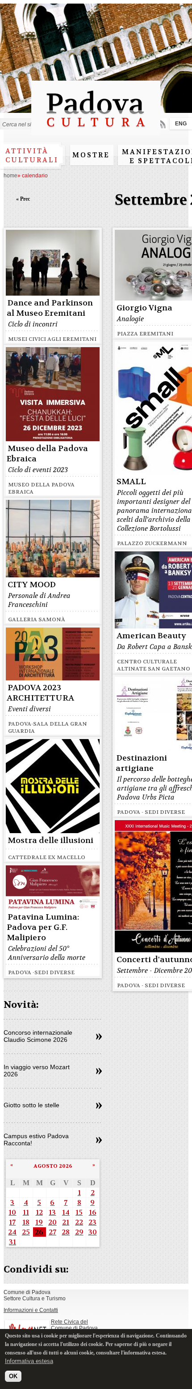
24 (12, 1232)
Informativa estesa (29, 1361)
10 (12, 1212)
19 (39, 1222)
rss (161, 123)
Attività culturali (31, 155)
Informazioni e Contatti (31, 1310)
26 (39, 1232)
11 (26, 1212)
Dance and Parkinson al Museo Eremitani (50, 308)
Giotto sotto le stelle (31, 1105)
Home (10, 175)
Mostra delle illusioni (50, 840)
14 (66, 1212)
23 (92, 1222)
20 (52, 1222)
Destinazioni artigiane (141, 763)
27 (52, 1232)
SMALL (131, 482)
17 (12, 1222)
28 (66, 1232)
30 (92, 1232)
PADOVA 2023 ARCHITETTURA (40, 693)
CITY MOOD (32, 585)
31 (12, 1242)
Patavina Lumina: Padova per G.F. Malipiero (43, 927)
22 (79, 1222)
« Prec (23, 199)
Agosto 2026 (52, 1166)
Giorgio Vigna (144, 308)
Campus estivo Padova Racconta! (36, 1139)
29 (79, 1232)
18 (25, 1222)
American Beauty (151, 636)
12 (39, 1212)
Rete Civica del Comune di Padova (74, 1325)
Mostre (91, 155)
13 (52, 1212)
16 (92, 1212)
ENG (181, 123)
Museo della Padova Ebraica (47, 453)
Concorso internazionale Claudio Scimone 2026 (38, 1036)
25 (26, 1232)
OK (13, 1376)
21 (65, 1222)
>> (99, 1037)
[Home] (95, 131)
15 (79, 1212)
